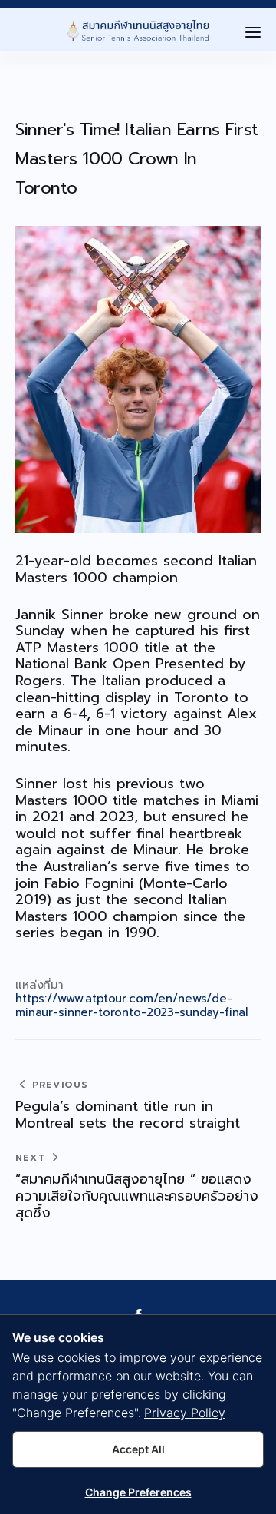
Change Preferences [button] (138, 1492)
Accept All (138, 1449)
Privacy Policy (184, 1412)
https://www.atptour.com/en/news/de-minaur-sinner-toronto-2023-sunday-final (131, 1005)
